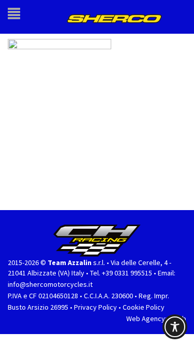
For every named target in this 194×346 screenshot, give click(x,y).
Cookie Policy (144, 305)
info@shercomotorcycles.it (50, 282)
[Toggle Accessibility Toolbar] (174, 326)
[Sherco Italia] (117, 16)
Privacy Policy (95, 305)
